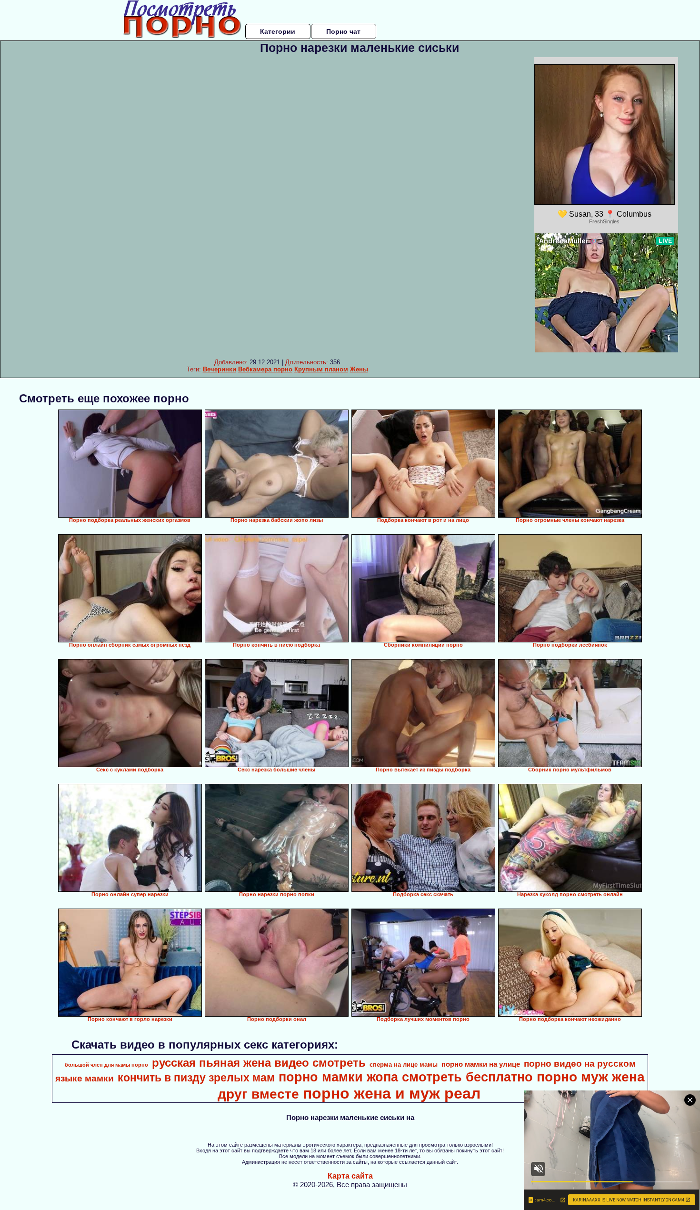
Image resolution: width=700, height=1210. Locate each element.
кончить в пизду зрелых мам (196, 1077)
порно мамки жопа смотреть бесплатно (406, 1077)
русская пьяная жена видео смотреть (259, 1062)
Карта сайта (350, 1176)
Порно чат (343, 31)
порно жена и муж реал (391, 1093)
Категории (277, 31)
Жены (359, 369)
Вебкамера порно (265, 369)
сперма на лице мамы (404, 1064)
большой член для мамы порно (106, 1065)
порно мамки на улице (480, 1064)
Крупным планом (321, 369)
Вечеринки (219, 369)
